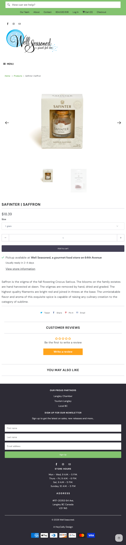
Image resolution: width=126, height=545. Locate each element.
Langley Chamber (63, 396)
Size (4, 219)
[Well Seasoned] (63, 42)
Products (18, 76)
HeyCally (60, 526)
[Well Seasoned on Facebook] (8, 23)
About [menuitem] (36, 12)
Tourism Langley (63, 401)
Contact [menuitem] (48, 12)
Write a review (63, 351)
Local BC (63, 405)
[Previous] (6, 122)
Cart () (89, 12)
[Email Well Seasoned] (19, 23)
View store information (20, 269)
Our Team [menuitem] (24, 12)
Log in (75, 12)
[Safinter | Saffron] (63, 122)
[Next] (119, 122)
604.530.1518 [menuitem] (62, 12)
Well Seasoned (67, 519)
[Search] (8, 4)
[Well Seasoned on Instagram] (13, 23)
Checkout (101, 12)
